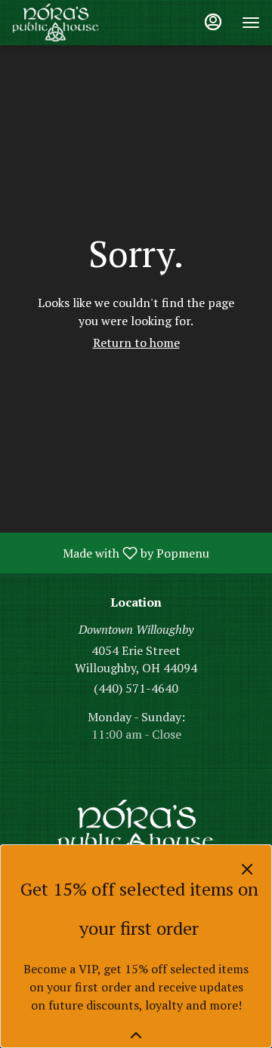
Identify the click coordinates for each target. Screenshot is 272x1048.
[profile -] (213, 22)
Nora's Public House (136, 834)
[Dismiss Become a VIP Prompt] (247, 869)
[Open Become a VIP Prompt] (136, 1035)
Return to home (136, 342)
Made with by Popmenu (110, 552)
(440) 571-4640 (136, 688)
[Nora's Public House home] (80, 22)
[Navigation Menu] (250, 22)
